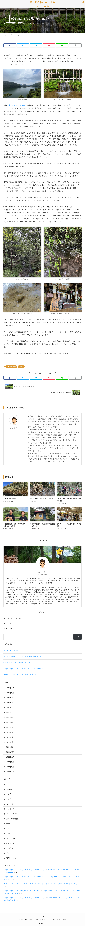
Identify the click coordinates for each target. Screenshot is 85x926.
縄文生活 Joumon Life (42, 2)
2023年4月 (10, 737)
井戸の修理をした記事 (16, 105)
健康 (8, 823)
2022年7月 (10, 771)
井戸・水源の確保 (10, 24)
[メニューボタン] (2, 2)
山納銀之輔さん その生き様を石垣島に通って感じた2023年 (26, 668)
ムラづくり (10, 809)
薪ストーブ (10, 853)
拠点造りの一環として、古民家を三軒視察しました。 (23, 656)
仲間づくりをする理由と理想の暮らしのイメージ (21, 675)
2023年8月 (10, 722)
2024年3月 (10, 698)
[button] (9, 45)
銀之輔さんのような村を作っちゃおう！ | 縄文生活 (61, 883)
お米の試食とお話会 (10, 650)
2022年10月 (10, 757)
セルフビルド (11, 804)
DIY (7, 784)
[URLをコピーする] (75, 45)
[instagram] (44, 916)
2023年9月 (10, 717)
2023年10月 (10, 712)
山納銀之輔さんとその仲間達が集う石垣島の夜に (21, 891)
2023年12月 (10, 707)
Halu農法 (10, 789)
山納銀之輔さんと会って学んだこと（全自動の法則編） (24, 869)
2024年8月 (10, 693)
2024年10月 (10, 688)
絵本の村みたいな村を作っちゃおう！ (17, 662)
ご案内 (8, 794)
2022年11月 (10, 752)
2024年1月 (10, 702)
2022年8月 (10, 767)
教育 (8, 828)
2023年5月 (10, 732)
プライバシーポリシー (14, 618)
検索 (77, 637)
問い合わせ (10, 628)
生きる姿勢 (10, 838)
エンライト (14, 428)
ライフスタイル (12, 814)
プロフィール (11, 623)
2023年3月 (10, 742)
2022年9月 (10, 762)
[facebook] (41, 916)
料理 (8, 833)
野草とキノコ (11, 858)
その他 (8, 799)
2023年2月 (10, 747)
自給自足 (20, 24)
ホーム (21, 919)
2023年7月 (10, 727)
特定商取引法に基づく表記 (58, 919)
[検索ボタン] (83, 2)
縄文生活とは (11, 843)
